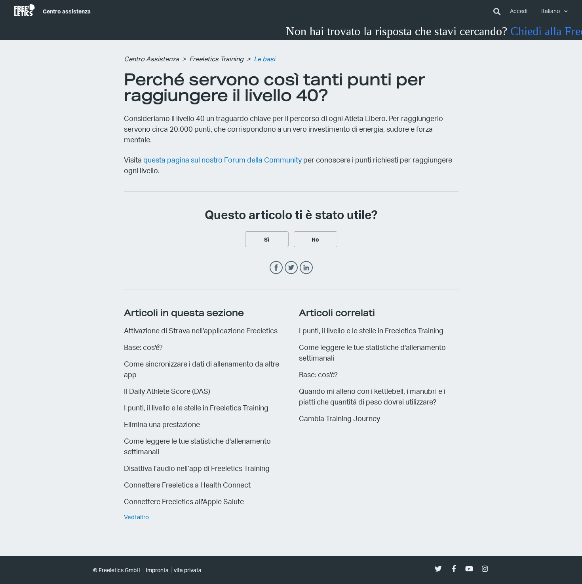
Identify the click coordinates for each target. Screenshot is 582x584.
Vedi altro (136, 517)
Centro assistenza (67, 11)
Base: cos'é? (143, 347)
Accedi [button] (518, 11)
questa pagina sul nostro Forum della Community (222, 159)
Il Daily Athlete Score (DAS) (167, 390)
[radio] (267, 239)
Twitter (291, 268)
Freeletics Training (216, 59)
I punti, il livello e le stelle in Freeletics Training (196, 407)
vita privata (188, 570)
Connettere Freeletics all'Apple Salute (184, 501)
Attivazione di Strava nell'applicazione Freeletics (201, 330)
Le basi (264, 59)
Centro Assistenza (151, 59)
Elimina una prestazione (162, 424)
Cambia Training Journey (339, 418)
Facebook (276, 268)
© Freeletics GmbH (117, 570)
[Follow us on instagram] (485, 569)
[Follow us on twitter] (438, 569)
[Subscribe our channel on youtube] (469, 569)
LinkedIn (306, 268)
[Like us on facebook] (454, 569)
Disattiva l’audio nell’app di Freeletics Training (197, 467)
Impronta (157, 570)
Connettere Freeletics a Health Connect (187, 484)
